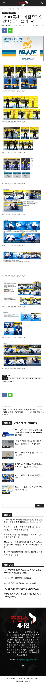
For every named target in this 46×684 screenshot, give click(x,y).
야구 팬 (7, 588)
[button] (4, 3)
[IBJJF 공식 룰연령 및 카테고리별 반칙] (8, 455)
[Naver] (10, 30)
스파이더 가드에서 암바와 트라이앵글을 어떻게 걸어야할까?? (12, 412)
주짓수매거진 (8, 25)
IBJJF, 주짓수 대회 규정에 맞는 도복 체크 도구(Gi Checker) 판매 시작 (29, 432)
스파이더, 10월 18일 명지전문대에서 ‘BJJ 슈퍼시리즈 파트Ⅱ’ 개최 (23, 535)
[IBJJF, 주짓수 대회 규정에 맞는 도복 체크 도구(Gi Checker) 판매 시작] (8, 432)
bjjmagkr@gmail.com (28, 659)
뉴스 (4, 435)
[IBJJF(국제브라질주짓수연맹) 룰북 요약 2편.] (8, 489)
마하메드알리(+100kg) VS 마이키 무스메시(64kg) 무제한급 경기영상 (22, 571)
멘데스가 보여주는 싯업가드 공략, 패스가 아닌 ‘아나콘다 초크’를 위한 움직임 (23, 528)
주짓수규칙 (20, 9)
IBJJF (10, 375)
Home (4, 9)
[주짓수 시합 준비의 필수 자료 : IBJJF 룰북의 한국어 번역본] (8, 444)
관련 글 (7, 423)
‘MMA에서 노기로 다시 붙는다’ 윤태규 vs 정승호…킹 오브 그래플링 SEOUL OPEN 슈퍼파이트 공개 (23, 544)
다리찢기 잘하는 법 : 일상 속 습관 (22, 583)
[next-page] (7, 498)
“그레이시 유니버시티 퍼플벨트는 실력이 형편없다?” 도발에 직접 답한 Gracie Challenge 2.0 (23, 520)
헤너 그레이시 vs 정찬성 (21, 578)
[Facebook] (4, 30)
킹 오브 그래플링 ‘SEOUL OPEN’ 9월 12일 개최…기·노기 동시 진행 (24, 553)
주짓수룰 (12, 378)
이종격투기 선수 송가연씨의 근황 (25, 588)
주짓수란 (11, 9)
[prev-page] (3, 498)
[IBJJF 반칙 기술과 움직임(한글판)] (8, 478)
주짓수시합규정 (8, 381)
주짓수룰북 (29, 378)
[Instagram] (23, 666)
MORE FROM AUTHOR (25, 423)
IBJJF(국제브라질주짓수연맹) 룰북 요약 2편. (33, 411)
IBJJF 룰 (38, 378)
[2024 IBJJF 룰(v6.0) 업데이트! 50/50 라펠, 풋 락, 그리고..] (8, 467)
